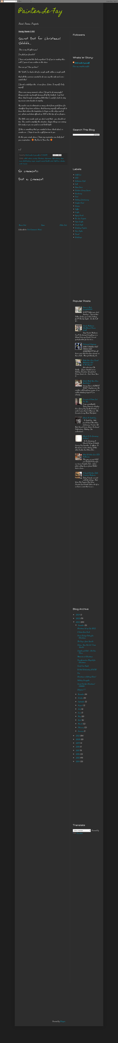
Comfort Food (79, 203)
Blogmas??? (81, 690)
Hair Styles (79, 231)
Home (43, 225)
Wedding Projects (81, 228)
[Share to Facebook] (59, 155)
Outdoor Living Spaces (83, 190)
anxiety (35, 158)
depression (48, 158)
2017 (78, 750)
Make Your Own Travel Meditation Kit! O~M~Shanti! (90, 362)
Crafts (77, 212)
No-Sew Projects (80, 218)
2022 (78, 622)
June (79, 713)
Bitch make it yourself (82, 63)
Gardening (78, 193)
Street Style (79, 225)
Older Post (63, 225)
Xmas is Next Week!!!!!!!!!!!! (87, 308)
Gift (53, 158)
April (80, 720)
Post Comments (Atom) (34, 229)
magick (38, 161)
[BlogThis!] (55, 155)
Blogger (62, 1021)
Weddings (78, 237)
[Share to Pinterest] (60, 155)
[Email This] (53, 155)
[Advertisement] (86, 98)
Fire (78, 673)
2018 (78, 747)
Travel (77, 234)
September (81, 702)
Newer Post (22, 225)
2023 (78, 618)
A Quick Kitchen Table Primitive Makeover (90, 474)
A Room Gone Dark (83, 632)
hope (62, 158)
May (79, 716)
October (80, 698)
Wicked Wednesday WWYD (87, 669)
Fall (76, 184)
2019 (78, 743)
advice (30, 158)
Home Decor (79, 187)
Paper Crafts (79, 222)
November (81, 694)
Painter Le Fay (40, 12)
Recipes (77, 206)
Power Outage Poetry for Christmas (85, 636)
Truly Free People (83, 666)
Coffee (77, 209)
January (81, 731)
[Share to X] (57, 155)
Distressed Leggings (89, 344)
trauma (25, 164)
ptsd (51, 161)
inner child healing (25, 161)
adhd (25, 158)
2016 (78, 754)
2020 (78, 739)
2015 (78, 758)
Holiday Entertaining (82, 200)
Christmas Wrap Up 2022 (86, 628)
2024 (78, 615)
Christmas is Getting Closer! (86, 677)
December (81, 625)
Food (76, 196)
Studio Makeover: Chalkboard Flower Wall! (89, 328)
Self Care (56, 161)
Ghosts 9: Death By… (90, 418)
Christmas (41, 158)
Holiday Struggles (83, 680)
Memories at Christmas (85, 656)
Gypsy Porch (79, 215)
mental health (45, 161)
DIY (76, 178)
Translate (80, 833)
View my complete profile (81, 66)
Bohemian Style (80, 181)
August (80, 705)
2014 (78, 761)
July (79, 709)
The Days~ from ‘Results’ (85, 641)
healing (57, 158)
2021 (78, 736)
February (81, 727)
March (80, 724)
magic (33, 161)
